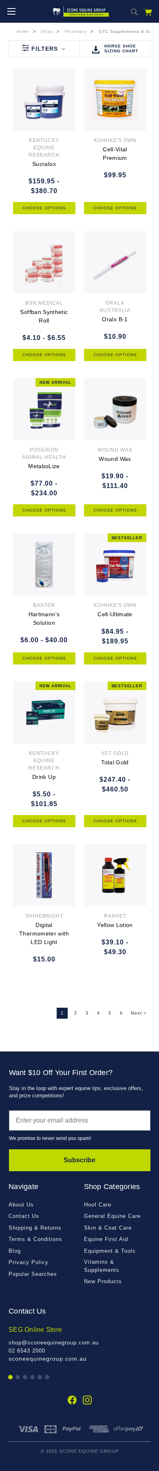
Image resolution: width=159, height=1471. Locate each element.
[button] (44, 48)
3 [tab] (25, 1377)
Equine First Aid (106, 1239)
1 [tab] (11, 1377)
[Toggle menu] (11, 11)
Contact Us (24, 1216)
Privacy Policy (29, 1262)
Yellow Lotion (115, 925)
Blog (15, 1251)
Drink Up (44, 777)
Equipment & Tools (110, 1251)
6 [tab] (47, 1377)
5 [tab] (40, 1377)
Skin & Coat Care (108, 1228)
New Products (103, 1281)
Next (138, 1013)
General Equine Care (112, 1216)
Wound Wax (115, 459)
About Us (21, 1205)
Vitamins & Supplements (101, 1266)
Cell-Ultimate (114, 614)
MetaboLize (44, 466)
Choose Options (44, 208)
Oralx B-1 (115, 319)
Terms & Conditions (35, 1239)
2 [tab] (18, 1377)
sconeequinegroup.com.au (48, 1358)
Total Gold (115, 762)
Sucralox (44, 164)
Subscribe (79, 1160)
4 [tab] (33, 1377)
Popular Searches (33, 1274)
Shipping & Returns (35, 1228)
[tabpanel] (79, 1344)
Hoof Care (97, 1205)
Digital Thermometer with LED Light (44, 933)
